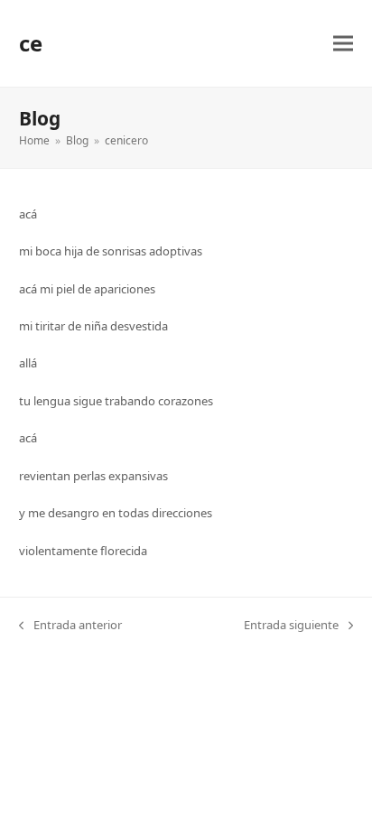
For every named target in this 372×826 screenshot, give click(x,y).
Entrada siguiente (291, 626)
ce (30, 43)
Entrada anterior (70, 626)
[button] (343, 43)
